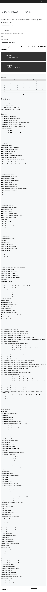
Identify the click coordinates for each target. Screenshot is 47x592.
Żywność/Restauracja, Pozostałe (7, 549)
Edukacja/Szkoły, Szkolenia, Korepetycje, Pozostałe (11, 215)
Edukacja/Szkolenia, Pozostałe (7, 201)
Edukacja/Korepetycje (5, 139)
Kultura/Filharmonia (5, 234)
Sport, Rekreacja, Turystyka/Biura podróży (9, 341)
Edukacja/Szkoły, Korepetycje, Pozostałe (9, 207)
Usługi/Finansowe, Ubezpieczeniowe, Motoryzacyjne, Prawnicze (13, 431)
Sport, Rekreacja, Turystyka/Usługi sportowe (10, 374)
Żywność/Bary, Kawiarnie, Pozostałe (8, 524)
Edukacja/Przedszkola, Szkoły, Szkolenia (9, 186)
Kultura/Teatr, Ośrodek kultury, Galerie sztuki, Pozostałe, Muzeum (14, 292)
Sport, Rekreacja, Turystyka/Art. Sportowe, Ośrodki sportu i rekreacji (14, 331)
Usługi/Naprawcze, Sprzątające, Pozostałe (9, 465)
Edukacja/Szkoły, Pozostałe (6, 209)
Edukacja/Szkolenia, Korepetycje (7, 196)
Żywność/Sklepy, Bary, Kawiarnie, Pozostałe (9, 558)
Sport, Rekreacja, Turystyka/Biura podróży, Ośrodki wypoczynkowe (14, 345)
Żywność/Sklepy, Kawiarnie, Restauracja (9, 574)
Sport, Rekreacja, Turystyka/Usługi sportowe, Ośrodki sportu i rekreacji (15, 382)
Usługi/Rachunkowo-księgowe (7, 487)
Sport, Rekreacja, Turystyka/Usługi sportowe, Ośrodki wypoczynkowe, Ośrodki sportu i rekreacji (20, 389)
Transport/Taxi (4, 411)
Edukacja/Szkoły (4, 203)
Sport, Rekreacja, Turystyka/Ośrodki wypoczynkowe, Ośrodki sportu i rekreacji (16, 362)
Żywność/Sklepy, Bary (5, 553)
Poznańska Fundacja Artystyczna (7, 105)
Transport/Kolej (4, 403)
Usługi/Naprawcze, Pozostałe (7, 462)
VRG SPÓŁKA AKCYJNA (6, 101)
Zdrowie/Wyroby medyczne (6, 518)
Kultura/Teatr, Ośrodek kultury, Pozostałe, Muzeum (11, 296)
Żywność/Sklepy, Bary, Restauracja (8, 566)
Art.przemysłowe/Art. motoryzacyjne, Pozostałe (10, 118)
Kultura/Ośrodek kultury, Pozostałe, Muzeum (10, 275)
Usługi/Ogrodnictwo (5, 471)
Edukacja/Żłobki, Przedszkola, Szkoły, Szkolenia (10, 230)
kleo (19, 15)
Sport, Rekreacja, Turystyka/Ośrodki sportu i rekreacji (11, 351)
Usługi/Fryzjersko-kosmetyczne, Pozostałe (9, 440)
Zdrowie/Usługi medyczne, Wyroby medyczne (10, 516)
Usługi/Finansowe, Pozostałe (7, 417)
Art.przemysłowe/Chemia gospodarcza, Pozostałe (11, 124)
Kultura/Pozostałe (4, 279)
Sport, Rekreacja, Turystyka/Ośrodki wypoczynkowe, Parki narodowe (14, 368)
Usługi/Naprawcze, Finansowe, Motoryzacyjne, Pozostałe (12, 452)
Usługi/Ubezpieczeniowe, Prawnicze (8, 512)
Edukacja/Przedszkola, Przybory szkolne (9, 176)
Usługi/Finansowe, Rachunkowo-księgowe (9, 425)
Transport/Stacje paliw (5, 409)
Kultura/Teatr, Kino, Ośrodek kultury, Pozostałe (10, 287)
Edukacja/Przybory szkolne (6, 192)
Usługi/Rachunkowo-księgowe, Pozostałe (9, 489)
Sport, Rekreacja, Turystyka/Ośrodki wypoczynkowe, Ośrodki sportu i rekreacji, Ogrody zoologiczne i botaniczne (23, 364)
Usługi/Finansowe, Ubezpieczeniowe (8, 429)
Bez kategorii (3, 137)
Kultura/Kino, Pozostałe (5, 250)
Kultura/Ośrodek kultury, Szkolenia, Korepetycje (10, 277)
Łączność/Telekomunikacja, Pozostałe (9, 304)
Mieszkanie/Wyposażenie (6, 318)
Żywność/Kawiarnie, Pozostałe (7, 539)
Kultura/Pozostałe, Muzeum (6, 281)
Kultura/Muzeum (4, 252)
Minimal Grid (34, 588)
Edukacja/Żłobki (4, 219)
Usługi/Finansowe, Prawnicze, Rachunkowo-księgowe (11, 421)
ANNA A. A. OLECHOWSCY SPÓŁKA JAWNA (39, 47)
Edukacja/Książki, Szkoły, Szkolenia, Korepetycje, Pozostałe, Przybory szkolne (16, 163)
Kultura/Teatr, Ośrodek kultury (7, 289)
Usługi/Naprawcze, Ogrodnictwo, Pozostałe (9, 460)
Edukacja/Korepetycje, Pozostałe (7, 141)
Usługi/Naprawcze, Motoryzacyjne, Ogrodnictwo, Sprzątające (13, 456)
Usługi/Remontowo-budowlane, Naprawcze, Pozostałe (12, 498)
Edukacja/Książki (4, 143)
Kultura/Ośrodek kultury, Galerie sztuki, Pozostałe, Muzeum (13, 267)
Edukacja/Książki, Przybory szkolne (8, 151)
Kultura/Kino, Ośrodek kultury (7, 244)
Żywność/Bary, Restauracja (6, 533)
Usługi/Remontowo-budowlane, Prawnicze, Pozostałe (12, 502)
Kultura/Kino (3, 240)
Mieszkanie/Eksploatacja (6, 308)
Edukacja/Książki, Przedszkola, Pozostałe (9, 149)
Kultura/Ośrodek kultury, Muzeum (7, 269)
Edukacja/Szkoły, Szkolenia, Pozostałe (8, 217)
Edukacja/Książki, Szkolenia (6, 153)
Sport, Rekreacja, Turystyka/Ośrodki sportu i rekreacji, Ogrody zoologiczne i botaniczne (18, 354)
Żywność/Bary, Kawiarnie (6, 522)
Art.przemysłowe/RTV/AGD (6, 130)
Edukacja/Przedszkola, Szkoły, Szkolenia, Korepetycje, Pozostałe (14, 188)
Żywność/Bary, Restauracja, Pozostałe (8, 535)
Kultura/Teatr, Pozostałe (6, 298)
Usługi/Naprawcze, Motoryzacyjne (8, 454)
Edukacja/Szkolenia (5, 194)
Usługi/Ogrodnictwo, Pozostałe (7, 473)
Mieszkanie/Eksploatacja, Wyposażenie (9, 312)
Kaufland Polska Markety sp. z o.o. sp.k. (23, 47)
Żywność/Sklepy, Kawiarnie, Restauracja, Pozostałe (11, 576)
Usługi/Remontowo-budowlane (7, 491)
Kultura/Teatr (3, 283)
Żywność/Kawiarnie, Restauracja (7, 541)
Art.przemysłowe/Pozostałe (6, 128)
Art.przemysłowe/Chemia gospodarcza (9, 120)
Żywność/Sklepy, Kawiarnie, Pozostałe (8, 572)
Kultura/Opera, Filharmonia (6, 256)
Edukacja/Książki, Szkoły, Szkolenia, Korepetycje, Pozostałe (13, 161)
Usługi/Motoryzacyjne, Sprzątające (8, 446)
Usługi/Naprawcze (4, 450)
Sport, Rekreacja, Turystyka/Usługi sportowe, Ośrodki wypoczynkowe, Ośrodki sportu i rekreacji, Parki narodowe (23, 394)
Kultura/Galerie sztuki (5, 236)
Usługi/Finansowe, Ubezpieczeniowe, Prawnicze (10, 436)
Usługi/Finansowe (4, 415)
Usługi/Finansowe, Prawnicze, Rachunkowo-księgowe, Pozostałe (14, 423)
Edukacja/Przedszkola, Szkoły (7, 182)
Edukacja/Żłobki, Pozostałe (6, 221)
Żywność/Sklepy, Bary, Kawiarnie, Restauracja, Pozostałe (12, 562)
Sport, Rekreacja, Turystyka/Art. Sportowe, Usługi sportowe (13, 335)
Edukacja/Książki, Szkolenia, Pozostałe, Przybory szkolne (12, 159)
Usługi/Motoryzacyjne (5, 442)
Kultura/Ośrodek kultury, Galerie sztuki (8, 261)
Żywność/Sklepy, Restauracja (7, 580)
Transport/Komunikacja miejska (7, 405)
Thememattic (4, 589)
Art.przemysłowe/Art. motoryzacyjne (8, 116)
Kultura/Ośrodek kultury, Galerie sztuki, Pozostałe (11, 265)
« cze (23, 94)
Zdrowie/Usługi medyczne (6, 514)
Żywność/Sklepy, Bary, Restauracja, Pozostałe (10, 568)
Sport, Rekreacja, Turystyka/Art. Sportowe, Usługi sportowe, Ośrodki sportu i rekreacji (18, 337)
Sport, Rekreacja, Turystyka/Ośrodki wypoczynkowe (11, 358)
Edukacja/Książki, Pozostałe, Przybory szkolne (10, 147)
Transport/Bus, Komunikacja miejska (8, 398)
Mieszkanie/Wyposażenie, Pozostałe (8, 320)
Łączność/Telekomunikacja (6, 302)
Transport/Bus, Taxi (5, 400)
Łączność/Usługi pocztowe (6, 306)
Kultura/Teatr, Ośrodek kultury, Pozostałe (9, 294)
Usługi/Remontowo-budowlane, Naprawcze (9, 493)
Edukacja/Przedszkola (5, 172)
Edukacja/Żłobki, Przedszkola (7, 223)
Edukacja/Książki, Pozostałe (6, 145)
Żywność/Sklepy (5, 39)
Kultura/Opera (3, 254)
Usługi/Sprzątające (5, 504)
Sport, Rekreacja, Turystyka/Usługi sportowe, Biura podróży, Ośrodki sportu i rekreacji (18, 378)
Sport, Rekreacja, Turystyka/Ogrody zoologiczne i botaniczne (13, 349)
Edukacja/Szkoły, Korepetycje (7, 205)
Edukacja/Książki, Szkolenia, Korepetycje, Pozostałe (11, 155)
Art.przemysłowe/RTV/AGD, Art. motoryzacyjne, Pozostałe (13, 132)
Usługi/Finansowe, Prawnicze (7, 419)
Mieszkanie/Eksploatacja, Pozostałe (8, 310)
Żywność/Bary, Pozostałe (6, 531)
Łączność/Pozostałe (5, 300)
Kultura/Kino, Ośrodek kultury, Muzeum (8, 246)
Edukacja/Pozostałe (5, 168)
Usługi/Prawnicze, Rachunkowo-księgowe (9, 483)
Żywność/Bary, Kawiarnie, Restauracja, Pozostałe (11, 529)
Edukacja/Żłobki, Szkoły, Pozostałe (8, 232)
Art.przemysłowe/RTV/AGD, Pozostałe (8, 134)
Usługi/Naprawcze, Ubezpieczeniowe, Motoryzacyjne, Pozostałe (14, 467)
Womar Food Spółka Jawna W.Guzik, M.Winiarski (6, 48)
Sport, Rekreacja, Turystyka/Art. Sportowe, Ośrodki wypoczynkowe (14, 333)
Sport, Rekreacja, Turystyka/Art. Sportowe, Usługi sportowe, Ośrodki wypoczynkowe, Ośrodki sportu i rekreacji (23, 339)
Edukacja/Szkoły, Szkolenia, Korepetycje (9, 213)
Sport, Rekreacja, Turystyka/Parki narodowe (9, 370)
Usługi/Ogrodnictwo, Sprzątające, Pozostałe (10, 475)
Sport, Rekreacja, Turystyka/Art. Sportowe (9, 329)
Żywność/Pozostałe (5, 545)
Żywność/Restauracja (5, 547)
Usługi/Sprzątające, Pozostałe (7, 506)
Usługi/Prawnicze (4, 479)
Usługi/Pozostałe (4, 477)
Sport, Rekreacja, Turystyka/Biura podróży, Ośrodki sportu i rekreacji (14, 343)
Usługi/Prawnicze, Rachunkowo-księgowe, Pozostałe (11, 485)
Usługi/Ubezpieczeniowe (6, 510)
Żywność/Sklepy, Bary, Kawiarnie (7, 555)
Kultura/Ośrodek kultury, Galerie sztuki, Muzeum (10, 263)
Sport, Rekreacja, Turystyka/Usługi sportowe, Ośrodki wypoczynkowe (15, 387)
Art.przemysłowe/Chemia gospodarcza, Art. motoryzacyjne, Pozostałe (15, 122)
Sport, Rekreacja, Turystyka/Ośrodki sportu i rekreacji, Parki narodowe (15, 356)
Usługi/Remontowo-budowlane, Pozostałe (9, 500)
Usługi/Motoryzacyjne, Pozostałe (7, 444)
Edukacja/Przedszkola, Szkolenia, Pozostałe (10, 180)
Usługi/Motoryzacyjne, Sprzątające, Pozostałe (10, 448)
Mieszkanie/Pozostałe (5, 316)
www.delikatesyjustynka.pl (18, 33)
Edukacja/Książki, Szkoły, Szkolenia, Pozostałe (10, 165)
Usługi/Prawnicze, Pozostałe (6, 481)
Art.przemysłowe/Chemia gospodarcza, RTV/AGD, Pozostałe (13, 126)
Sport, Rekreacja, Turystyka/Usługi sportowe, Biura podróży (13, 376)
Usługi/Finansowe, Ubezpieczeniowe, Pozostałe (10, 434)
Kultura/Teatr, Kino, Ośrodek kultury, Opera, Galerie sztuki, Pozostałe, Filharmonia (17, 285)
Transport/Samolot (5, 407)
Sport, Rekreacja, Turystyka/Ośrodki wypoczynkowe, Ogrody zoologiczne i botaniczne (18, 360)
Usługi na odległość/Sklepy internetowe (9, 413)
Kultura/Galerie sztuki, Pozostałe (7, 238)
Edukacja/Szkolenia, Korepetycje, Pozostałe (9, 199)
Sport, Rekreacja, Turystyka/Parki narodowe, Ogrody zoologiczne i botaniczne (16, 372)
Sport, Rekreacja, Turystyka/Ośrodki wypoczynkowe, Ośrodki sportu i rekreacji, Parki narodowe (20, 366)
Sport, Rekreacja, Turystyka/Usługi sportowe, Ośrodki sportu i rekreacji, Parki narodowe (18, 385)
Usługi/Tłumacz (4, 508)
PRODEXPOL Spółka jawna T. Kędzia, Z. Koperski (10, 109)
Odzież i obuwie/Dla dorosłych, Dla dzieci (9, 325)
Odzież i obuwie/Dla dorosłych (7, 323)
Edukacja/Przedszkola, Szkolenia (7, 178)
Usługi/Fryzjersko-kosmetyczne (7, 438)
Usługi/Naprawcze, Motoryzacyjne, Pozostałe (10, 458)
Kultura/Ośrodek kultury (5, 258)
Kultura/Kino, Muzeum (5, 242)
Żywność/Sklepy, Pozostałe (6, 578)
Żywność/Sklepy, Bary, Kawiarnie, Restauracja (10, 560)
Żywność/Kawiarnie (5, 537)
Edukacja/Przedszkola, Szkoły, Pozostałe (9, 184)
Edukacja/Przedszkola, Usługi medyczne (9, 190)
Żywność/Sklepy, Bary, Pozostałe (7, 564)
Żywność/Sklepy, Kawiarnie (6, 570)
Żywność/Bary (4, 520)
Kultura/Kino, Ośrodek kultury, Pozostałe (9, 248)
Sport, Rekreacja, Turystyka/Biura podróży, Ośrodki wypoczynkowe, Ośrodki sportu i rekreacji (19, 347)
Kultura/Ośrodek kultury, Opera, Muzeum (9, 271)
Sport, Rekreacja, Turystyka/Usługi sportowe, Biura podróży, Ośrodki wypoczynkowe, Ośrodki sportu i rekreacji (23, 380)
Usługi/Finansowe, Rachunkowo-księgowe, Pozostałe (11, 427)
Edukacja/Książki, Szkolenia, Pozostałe (8, 157)
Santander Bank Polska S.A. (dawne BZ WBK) (10, 107)
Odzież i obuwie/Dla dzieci (6, 327)
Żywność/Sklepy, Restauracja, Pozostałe (9, 582)
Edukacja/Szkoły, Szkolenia (6, 211)
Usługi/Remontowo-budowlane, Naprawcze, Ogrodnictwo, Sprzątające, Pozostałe (17, 496)
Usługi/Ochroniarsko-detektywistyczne (8, 469)
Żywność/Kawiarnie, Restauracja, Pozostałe (10, 543)
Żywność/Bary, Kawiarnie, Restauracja (8, 527)
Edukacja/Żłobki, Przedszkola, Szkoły (8, 227)
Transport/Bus (4, 396)
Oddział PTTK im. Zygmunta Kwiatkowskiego (10, 103)
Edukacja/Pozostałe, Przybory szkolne (8, 170)
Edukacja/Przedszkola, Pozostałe (7, 174)
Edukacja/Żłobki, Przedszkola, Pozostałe (9, 225)
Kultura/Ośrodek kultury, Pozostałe (8, 273)
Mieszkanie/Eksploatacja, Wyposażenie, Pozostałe (11, 314)
